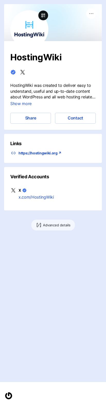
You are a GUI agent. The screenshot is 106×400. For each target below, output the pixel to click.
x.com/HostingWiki (36, 197)
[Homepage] (8, 395)
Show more (21, 103)
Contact (75, 117)
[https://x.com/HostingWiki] (23, 72)
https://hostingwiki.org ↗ (40, 153)
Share (30, 117)
